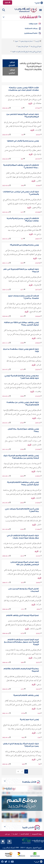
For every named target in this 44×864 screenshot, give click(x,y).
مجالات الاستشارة (31, 28)
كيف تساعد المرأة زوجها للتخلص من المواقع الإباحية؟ (22, 115)
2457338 (37, 290)
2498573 (37, 239)
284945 (38, 583)
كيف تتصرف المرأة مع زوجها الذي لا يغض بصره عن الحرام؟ (21, 745)
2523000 (37, 212)
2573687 (37, 108)
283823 (38, 633)
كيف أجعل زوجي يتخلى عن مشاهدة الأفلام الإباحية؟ (23, 403)
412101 (38, 556)
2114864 (37, 529)
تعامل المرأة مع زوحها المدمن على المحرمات (23, 590)
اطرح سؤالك (33, 24)
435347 (38, 135)
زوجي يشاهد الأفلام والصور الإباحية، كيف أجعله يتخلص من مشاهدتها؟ (21, 457)
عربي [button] (38, 3)
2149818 (37, 476)
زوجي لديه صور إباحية (29, 719)
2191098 (37, 449)
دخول (7, 2)
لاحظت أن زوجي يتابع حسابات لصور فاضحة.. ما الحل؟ (23, 297)
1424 (38, 713)
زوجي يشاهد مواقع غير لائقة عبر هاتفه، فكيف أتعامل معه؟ (21, 323)
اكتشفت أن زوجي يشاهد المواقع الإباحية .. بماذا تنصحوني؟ (21, 166)
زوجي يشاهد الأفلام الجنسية (26, 695)
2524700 (37, 263)
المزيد (30, 103)
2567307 (37, 159)
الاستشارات (29, 17)
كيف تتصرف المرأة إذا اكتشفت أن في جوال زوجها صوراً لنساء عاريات (23, 536)
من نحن (7, 834)
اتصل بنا (15, 834)
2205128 (37, 423)
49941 (38, 609)
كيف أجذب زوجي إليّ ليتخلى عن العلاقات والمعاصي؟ (21, 193)
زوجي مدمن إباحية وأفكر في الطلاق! (23, 141)
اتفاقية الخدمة (25, 834)
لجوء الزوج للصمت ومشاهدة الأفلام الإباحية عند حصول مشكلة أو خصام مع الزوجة (21, 642)
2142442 (37, 503)
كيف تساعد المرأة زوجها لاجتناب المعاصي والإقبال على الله (24, 563)
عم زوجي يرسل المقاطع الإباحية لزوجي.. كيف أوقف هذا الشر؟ (21, 377)
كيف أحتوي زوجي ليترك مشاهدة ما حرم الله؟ (21, 350)
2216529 (37, 396)
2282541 (37, 369)
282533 (38, 662)
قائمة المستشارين (30, 33)
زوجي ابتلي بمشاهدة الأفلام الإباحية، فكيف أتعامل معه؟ (23, 483)
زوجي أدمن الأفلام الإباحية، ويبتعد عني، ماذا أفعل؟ (22, 510)
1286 (38, 737)
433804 (38, 185)
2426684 (37, 316)
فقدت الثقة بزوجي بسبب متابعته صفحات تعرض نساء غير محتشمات (23, 89)
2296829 (37, 343)
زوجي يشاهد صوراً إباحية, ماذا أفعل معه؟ (23, 430)
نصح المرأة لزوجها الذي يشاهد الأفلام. (22, 615)
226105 (38, 689)
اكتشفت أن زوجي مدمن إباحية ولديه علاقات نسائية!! (23, 219)
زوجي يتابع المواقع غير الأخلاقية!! (24, 245)
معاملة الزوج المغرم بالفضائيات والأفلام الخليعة (21, 670)
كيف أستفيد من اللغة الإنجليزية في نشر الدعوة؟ (21, 270)
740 (39, 764)
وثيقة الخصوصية (37, 834)
